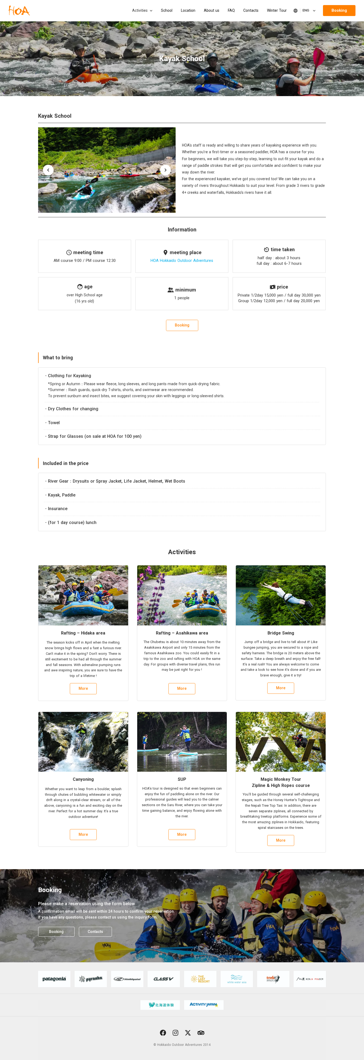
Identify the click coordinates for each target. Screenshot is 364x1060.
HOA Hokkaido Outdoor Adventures (182, 260)
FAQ (231, 10)
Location (188, 10)
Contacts (250, 10)
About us (211, 10)
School (166, 10)
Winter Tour (277, 10)
